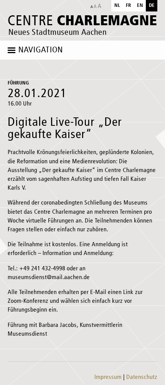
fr (128, 5)
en (140, 5)
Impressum (108, 377)
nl (117, 5)
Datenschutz (141, 377)
